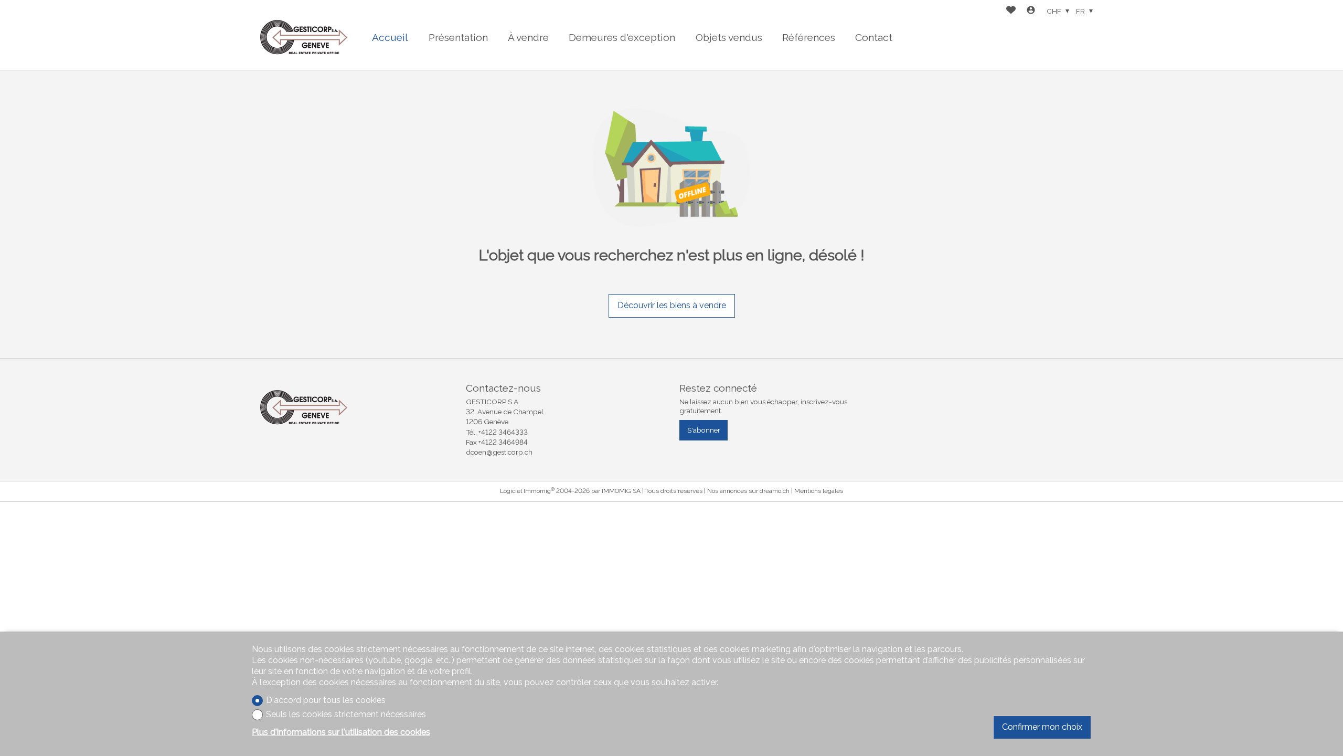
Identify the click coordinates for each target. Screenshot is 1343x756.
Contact (873, 37)
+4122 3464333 (503, 432)
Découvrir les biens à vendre (671, 305)
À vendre (528, 37)
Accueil (390, 37)
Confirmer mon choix (1042, 727)
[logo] (304, 35)
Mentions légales (818, 491)
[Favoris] (1011, 11)
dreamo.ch (775, 491)
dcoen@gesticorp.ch (499, 452)
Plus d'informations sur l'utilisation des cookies (341, 732)
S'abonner (703, 430)
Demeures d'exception (622, 37)
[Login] (1031, 11)
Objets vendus (729, 37)
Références (808, 37)
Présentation (458, 37)
